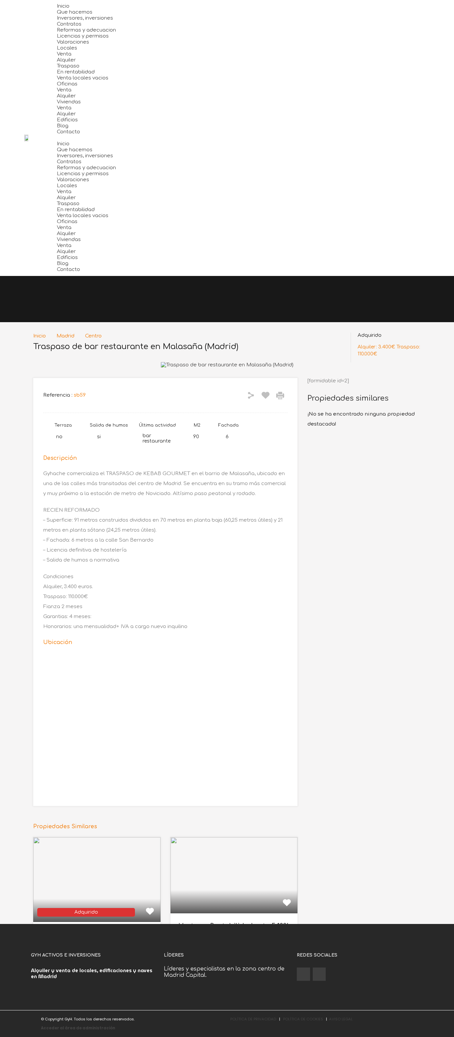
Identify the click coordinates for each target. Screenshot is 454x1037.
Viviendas (69, 102)
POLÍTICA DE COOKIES (303, 1019)
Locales (67, 48)
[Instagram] (319, 974)
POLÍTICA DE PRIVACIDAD (253, 1019)
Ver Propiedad (97, 904)
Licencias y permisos (83, 36)
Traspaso (68, 66)
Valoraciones (73, 42)
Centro (93, 336)
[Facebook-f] (303, 974)
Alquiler (66, 60)
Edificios (67, 120)
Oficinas (67, 84)
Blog (62, 126)
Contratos (69, 24)
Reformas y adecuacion (86, 30)
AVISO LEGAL (341, 1019)
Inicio (63, 6)
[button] (254, 138)
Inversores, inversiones (85, 18)
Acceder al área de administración (78, 1028)
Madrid (65, 336)
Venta (64, 54)
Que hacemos (74, 12)
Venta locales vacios (82, 78)
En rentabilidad (76, 72)
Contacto (68, 132)
